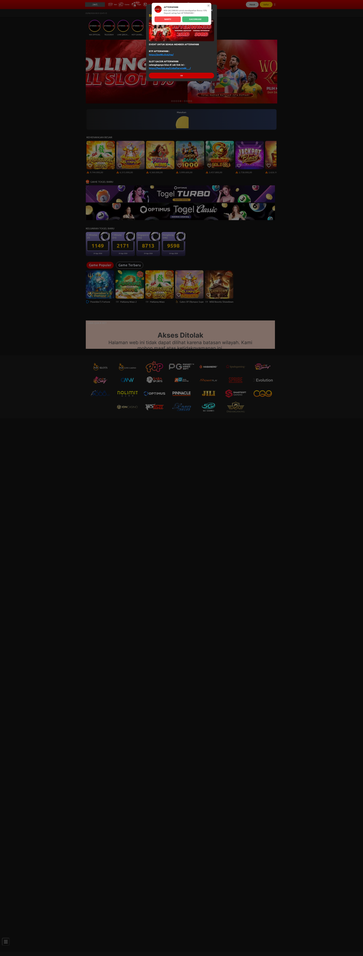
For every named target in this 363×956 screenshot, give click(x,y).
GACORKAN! (195, 19)
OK (181, 76)
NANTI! (167, 19)
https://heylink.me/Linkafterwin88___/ (170, 68)
